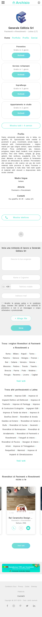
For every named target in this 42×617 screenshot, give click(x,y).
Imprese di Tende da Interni (15, 413)
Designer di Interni (30, 442)
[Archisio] (21, 2)
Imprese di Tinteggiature (23, 446)
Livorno (26, 375)
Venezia (23, 362)
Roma (8, 354)
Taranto (33, 366)
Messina (6, 366)
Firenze (34, 358)
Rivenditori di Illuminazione (14, 429)
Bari (6, 362)
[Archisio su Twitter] (27, 606)
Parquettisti (10, 450)
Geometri (34, 425)
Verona (32, 362)
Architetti (8, 396)
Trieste (25, 366)
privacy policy (20, 303)
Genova (16, 358)
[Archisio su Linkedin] (34, 606)
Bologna (25, 358)
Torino (31, 354)
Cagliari (35, 375)
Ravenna (16, 375)
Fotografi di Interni (27, 438)
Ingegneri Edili (32, 408)
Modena (32, 370)
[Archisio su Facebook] (8, 606)
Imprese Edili (20, 396)
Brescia (8, 370)
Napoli (24, 354)
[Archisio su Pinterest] (21, 606)
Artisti (8, 446)
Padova (16, 366)
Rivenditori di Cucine (18, 425)
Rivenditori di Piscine (11, 442)
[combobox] (6, 286)
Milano (16, 354)
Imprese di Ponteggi (21, 404)
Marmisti (21, 450)
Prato (24, 370)
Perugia (7, 375)
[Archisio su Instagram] (14, 606)
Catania (14, 362)
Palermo (6, 358)
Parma (16, 370)
